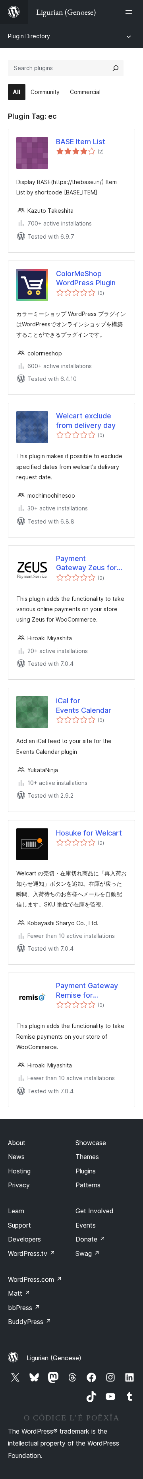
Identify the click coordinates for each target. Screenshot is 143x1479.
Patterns (87, 1185)
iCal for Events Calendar (83, 705)
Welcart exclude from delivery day (86, 420)
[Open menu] (130, 12)
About (16, 1143)
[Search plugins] (116, 68)
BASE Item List (80, 141)
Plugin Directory (29, 36)
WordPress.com (35, 1279)
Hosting (19, 1171)
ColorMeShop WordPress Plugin (86, 278)
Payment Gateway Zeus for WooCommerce (86, 563)
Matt (19, 1293)
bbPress (24, 1308)
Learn (16, 1211)
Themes (87, 1157)
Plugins (85, 1171)
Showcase (90, 1143)
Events (85, 1225)
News (16, 1157)
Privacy (19, 1185)
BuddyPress (29, 1322)
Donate (90, 1239)
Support (19, 1225)
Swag (87, 1253)
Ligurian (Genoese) (54, 1358)
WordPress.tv (31, 1253)
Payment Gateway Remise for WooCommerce (87, 990)
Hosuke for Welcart (89, 833)
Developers (24, 1239)
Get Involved (94, 1211)
